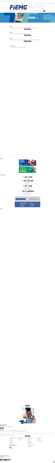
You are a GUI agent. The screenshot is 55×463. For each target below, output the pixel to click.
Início (1, 1)
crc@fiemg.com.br (11, 448)
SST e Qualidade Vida (42, 5)
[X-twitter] (5, 460)
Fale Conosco (53, 3)
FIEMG (4, 1)
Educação (37, 5)
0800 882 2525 (11, 441)
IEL (14, 1)
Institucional (36, 3)
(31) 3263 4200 (11, 443)
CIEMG (7, 1)
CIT (16, 1)
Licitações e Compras (39, 441)
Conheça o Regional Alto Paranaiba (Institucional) (22, 438)
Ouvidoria (29, 441)
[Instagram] (1, 460)
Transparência (48, 3)
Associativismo (44, 3)
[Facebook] (7, 460)
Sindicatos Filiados (30, 446)
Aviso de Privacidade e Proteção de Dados (30, 442)
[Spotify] (10, 460)
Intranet (19, 440)
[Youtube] (4, 460)
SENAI (12, 1)
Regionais (40, 3)
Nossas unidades (42, 8)
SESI (9, 1)
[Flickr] (9, 460)
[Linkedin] (2, 460)
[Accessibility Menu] (53, 461)
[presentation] (10, 156)
